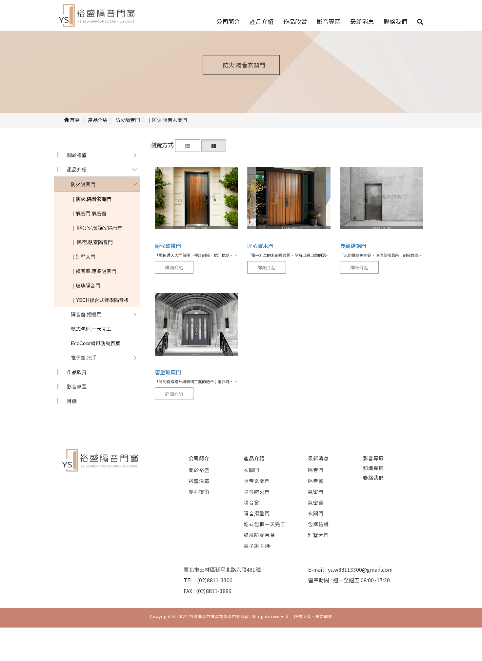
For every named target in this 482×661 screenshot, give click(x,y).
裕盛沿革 (199, 480)
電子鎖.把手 (84, 358)
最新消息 (362, 21)
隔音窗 (251, 502)
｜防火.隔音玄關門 (91, 199)
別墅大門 (318, 534)
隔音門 (316, 469)
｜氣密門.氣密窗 (89, 213)
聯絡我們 (395, 21)
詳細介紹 (174, 267)
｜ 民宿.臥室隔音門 (92, 242)
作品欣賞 (295, 21)
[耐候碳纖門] (196, 198)
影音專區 (328, 21)
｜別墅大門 (83, 256)
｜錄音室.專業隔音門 (93, 271)
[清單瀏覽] (187, 144)
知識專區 (373, 468)
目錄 (72, 401)
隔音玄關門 (257, 480)
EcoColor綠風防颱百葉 (95, 343)
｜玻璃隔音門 (85, 285)
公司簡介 (228, 21)
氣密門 (316, 491)
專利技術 (199, 491)
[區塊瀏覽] (213, 144)
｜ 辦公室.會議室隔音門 (97, 228)
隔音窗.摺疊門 (86, 314)
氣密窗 (316, 502)
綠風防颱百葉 (259, 534)
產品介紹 (261, 21)
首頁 (74, 119)
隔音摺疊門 (257, 513)
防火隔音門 (83, 184)
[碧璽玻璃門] (196, 324)
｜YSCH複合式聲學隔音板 (100, 300)
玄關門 (251, 469)
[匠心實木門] (289, 198)
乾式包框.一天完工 (91, 329)
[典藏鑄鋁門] (381, 198)
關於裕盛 (77, 155)
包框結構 (318, 524)
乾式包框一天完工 (265, 524)
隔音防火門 (257, 491)
